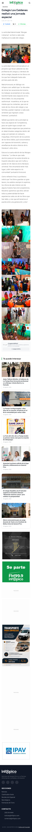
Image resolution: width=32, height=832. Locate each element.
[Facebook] (3, 782)
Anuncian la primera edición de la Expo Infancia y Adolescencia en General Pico (16, 465)
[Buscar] (29, 3)
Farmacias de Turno (8, 803)
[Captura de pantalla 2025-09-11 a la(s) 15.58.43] (16, 545)
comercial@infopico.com (12, 818)
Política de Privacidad (24, 827)
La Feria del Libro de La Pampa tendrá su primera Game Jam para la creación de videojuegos (16, 438)
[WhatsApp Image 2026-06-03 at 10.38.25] (16, 645)
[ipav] (16, 751)
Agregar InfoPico (17, 349)
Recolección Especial (8, 797)
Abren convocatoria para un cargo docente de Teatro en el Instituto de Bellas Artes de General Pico (14, 522)
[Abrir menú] (3, 3)
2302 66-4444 (8, 812)
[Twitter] (12, 782)
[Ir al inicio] (16, 3)
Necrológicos (6, 800)
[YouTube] (16, 782)
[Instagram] (7, 782)
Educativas (5, 6)
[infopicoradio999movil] (16, 572)
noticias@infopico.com (11, 815)
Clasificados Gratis (8, 794)
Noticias (4, 792)
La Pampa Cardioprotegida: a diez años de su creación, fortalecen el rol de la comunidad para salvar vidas (15, 410)
